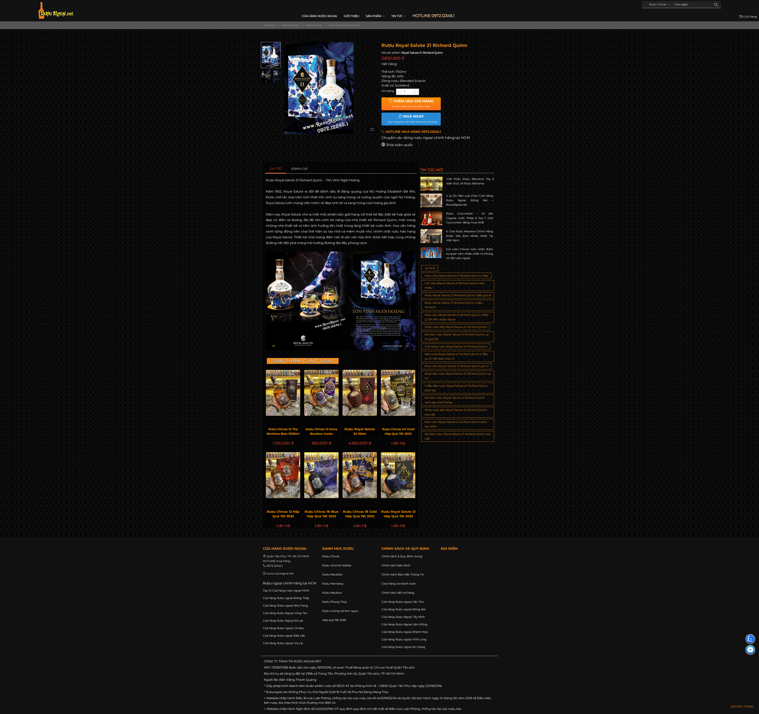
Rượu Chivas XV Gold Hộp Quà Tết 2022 (398, 431)
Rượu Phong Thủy (334, 602)
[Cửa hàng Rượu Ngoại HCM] (56, 10)
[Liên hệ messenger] (750, 650)
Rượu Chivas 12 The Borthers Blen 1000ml (283, 431)
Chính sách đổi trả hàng (397, 592)
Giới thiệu (351, 16)
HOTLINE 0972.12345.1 (433, 15)
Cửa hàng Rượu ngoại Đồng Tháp (286, 598)
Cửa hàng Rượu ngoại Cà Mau (283, 628)
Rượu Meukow (332, 592)
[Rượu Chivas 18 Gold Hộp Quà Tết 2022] (360, 475)
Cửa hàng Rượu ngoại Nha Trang (285, 605)
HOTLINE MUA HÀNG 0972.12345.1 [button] (413, 132)
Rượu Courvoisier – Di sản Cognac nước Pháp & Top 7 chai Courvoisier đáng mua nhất (469, 218)
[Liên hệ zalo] (750, 639)
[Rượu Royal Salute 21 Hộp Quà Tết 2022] (398, 475)
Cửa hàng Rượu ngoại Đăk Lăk (284, 635)
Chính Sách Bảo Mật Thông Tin (402, 574)
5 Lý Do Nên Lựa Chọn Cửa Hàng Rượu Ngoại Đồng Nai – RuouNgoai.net (469, 200)
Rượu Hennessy (333, 583)
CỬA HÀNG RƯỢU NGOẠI (319, 16)
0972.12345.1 (274, 566)
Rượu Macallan (332, 574)
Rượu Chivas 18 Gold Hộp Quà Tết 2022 (360, 514)
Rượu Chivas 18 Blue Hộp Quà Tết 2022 (321, 514)
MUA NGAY (412, 118)
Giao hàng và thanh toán (398, 583)
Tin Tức (397, 16)
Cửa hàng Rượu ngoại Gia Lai (283, 643)
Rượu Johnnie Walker (337, 565)
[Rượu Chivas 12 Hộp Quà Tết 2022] (283, 475)
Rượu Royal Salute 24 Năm (360, 431)
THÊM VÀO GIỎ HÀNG (413, 103)
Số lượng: (388, 91)
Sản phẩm (374, 16)
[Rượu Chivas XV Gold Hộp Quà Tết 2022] (398, 393)
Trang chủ (269, 25)
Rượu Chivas (330, 556)
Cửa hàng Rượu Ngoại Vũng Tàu (285, 613)
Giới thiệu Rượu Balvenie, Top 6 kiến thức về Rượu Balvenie (470, 181)
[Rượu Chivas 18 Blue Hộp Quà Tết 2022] (321, 475)
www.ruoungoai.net (280, 573)
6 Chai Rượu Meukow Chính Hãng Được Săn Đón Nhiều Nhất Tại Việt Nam (469, 236)
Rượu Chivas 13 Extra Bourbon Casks (321, 431)
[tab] (276, 169)
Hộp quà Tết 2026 (334, 620)
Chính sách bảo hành (395, 565)
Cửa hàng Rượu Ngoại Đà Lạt (283, 620)
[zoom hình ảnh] (372, 129)
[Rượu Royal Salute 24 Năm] (360, 393)
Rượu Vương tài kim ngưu (340, 611)
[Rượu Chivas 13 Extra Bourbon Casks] (321, 393)
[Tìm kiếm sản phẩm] (716, 4)
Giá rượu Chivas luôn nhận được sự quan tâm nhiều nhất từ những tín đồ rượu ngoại (469, 253)
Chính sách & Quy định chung (401, 556)
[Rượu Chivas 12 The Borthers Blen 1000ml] (283, 393)
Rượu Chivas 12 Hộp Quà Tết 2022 (283, 514)
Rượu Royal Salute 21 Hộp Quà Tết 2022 (398, 514)
